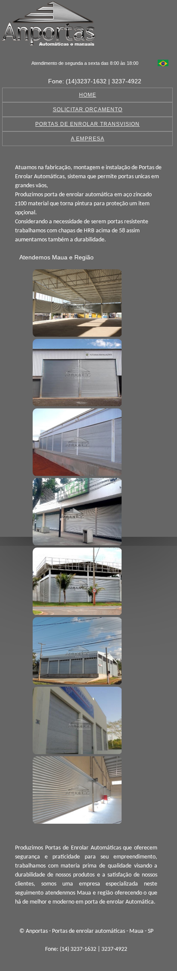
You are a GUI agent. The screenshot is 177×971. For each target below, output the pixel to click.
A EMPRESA (87, 139)
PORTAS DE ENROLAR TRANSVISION (87, 124)
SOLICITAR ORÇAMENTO (87, 110)
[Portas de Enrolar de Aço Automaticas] (76, 789)
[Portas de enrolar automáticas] (76, 302)
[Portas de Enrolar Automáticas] (76, 650)
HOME (87, 95)
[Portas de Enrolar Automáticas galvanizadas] (76, 719)
